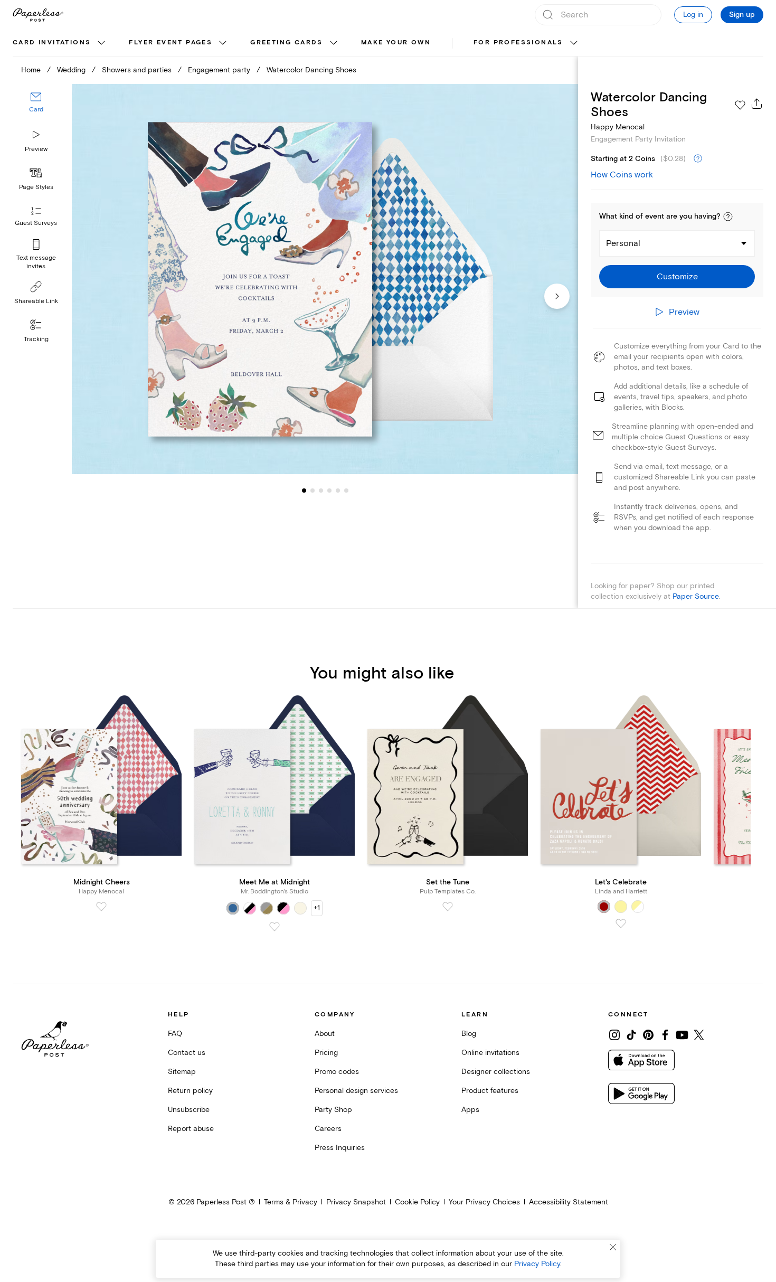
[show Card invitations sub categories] (101, 43)
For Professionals (518, 42)
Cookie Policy (417, 1202)
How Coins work (622, 174)
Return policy (190, 1090)
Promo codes (337, 1071)
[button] (728, 216)
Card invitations (52, 42)
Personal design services (356, 1090)
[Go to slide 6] (338, 490)
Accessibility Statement (568, 1202)
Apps (470, 1109)
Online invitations (490, 1052)
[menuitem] (60, 43)
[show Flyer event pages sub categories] (222, 43)
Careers (328, 1128)
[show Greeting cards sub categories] (333, 43)
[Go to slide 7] (346, 490)
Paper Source (696, 596)
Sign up (742, 15)
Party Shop (333, 1109)
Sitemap (182, 1071)
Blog (468, 1033)
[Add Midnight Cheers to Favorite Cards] (101, 906)
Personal (623, 243)
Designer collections (495, 1071)
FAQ (175, 1033)
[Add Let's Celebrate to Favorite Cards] (620, 923)
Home (31, 69)
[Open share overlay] (757, 103)
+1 (317, 907)
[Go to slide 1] (304, 490)
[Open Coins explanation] (698, 159)
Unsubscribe (189, 1109)
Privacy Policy (537, 1263)
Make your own (396, 42)
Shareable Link (36, 301)
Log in (693, 14)
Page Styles (36, 187)
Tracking (36, 339)
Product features (489, 1090)
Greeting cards (286, 42)
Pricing (326, 1052)
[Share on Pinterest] (648, 1035)
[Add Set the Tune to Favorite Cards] (447, 906)
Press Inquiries (340, 1147)
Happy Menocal (618, 126)
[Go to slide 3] (312, 490)
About (325, 1033)
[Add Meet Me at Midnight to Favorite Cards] (274, 926)
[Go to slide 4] (321, 490)
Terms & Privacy (290, 1202)
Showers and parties (137, 69)
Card (36, 110)
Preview (36, 149)
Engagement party (219, 69)
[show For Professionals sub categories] (573, 43)
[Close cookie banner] (613, 1247)
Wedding (71, 69)
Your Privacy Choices (484, 1202)
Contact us (186, 1052)
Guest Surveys (36, 223)
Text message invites (36, 262)
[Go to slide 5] (329, 490)
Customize (677, 276)
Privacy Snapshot (356, 1202)
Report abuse (191, 1128)
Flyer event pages (170, 42)
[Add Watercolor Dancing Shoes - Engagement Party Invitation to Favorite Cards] (740, 105)
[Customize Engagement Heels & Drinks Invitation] (325, 279)
